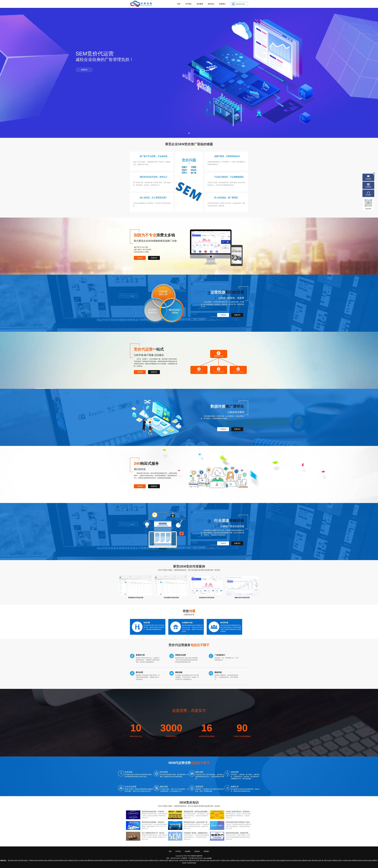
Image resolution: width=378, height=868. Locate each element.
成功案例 (200, 4)
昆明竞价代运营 (265, 860)
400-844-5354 (240, 4)
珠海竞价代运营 (357, 860)
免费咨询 (84, 70)
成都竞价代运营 (173, 860)
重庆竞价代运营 (93, 860)
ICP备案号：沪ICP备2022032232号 (192, 858)
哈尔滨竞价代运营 (295, 860)
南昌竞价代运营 (285, 860)
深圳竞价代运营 (53, 860)
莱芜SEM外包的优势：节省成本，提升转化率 (154, 811)
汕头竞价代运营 (367, 860)
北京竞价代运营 (22, 860)
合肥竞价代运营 (235, 860)
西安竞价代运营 (113, 860)
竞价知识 (211, 4)
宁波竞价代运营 (225, 860)
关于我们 (188, 4)
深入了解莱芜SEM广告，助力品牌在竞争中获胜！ (154, 833)
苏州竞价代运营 (63, 860)
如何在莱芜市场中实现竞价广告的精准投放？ (238, 822)
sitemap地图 (207, 858)
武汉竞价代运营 (123, 860)
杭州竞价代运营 (43, 860)
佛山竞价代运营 (215, 860)
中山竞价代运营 (347, 860)
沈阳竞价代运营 (245, 860)
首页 (178, 4)
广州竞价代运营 (33, 860)
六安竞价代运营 (191, 863)
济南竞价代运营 (255, 860)
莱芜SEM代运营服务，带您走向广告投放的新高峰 (154, 822)
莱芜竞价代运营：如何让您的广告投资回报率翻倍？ (196, 822)
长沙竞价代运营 (83, 860)
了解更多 (140, 258)
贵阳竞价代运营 (306, 860)
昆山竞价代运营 (12, 860)
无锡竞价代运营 (73, 860)
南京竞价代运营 (143, 860)
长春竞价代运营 (336, 860)
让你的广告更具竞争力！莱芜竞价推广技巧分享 (238, 811)
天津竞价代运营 (133, 860)
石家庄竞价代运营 (194, 860)
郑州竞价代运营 (103, 860)
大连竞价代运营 (163, 860)
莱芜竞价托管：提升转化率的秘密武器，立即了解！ (196, 811)
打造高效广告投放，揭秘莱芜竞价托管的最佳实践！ (196, 833)
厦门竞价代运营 (326, 860)
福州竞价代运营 (205, 860)
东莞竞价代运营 (153, 860)
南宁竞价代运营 (275, 860)
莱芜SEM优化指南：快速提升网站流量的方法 (238, 833)
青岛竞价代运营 (316, 860)
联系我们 (222, 4)
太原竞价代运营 (183, 860)
